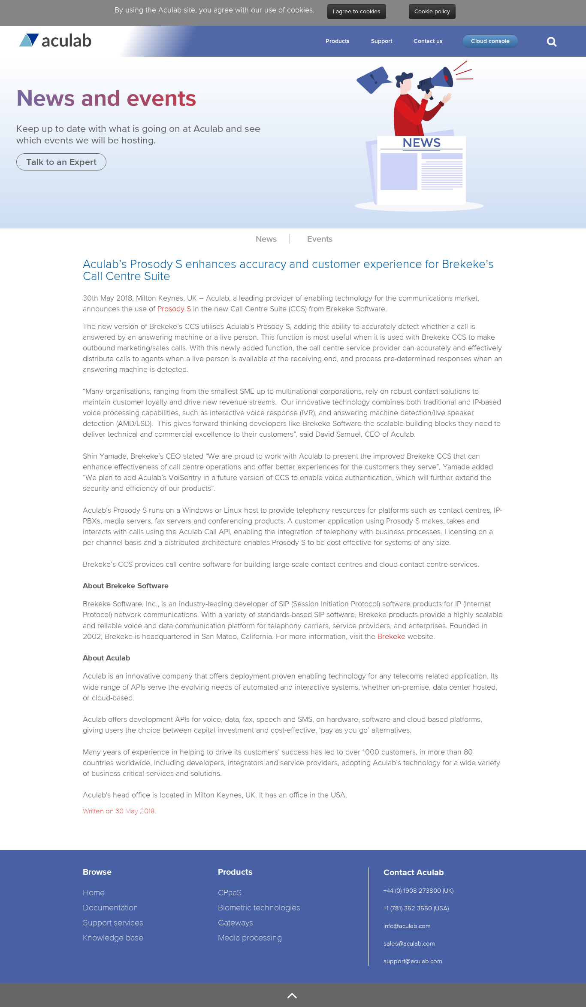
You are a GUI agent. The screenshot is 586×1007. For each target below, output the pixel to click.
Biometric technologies (259, 908)
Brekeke (391, 636)
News (266, 238)
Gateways (235, 923)
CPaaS (230, 892)
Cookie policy (432, 12)
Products (338, 40)
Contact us (428, 40)
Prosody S (174, 308)
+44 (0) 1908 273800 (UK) (418, 890)
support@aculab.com (414, 960)
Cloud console (490, 40)
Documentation (110, 908)
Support (381, 40)
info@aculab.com (407, 925)
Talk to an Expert (61, 161)
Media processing (250, 938)
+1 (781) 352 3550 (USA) (416, 908)
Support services (113, 923)
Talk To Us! (551, 76)
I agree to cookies (357, 12)
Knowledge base (113, 938)
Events (319, 238)
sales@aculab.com (409, 943)
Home (94, 892)
